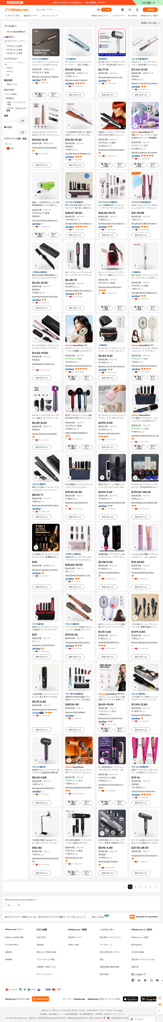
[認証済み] (145, 132)
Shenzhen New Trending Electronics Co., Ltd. (108, 861)
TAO (101, 1010)
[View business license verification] (104, 1018)
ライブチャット (106, 945)
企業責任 (8, 952)
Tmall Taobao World (69, 1010)
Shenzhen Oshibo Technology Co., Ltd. (78, 290)
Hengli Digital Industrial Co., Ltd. (77, 575)
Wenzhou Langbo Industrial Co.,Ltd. (76, 80)
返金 (101, 959)
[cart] (130, 10)
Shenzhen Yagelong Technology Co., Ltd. (144, 152)
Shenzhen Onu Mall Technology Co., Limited (143, 223)
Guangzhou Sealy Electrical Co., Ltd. (77, 642)
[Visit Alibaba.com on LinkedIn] (139, 979)
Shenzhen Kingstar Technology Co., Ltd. (44, 709)
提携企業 (135, 967)
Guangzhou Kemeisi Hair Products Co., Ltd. (45, 505)
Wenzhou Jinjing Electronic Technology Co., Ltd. (109, 433)
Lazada (81, 1010)
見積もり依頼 (73, 945)
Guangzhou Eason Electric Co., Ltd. (145, 435)
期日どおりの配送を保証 (46, 952)
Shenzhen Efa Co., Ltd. (74, 858)
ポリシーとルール (44, 974)
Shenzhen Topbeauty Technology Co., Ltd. (45, 570)
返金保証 (40, 945)
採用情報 (8, 959)
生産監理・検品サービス (46, 967)
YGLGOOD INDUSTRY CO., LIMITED (108, 642)
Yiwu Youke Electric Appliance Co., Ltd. (45, 220)
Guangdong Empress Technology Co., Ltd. (45, 296)
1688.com (55, 1010)
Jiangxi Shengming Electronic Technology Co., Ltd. (143, 791)
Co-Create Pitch (11, 945)
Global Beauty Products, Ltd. (43, 364)
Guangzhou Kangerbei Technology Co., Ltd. (45, 858)
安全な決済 (41, 937)
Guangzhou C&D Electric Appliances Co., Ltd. (141, 715)
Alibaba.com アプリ (96, 999)
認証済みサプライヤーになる (143, 959)
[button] (98, 9)
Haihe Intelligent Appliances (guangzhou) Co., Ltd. (76, 433)
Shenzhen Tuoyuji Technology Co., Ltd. (111, 366)
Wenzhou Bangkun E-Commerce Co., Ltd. (144, 642)
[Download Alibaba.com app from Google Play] (149, 999)
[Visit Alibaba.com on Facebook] (132, 979)
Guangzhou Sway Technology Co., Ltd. (111, 223)
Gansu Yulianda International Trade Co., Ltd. (112, 503)
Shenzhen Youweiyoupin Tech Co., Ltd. (78, 366)
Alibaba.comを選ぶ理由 (14, 937)
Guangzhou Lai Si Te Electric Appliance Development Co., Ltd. (45, 645)
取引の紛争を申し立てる (109, 952)
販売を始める (136, 945)
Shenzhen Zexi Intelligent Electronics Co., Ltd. (75, 712)
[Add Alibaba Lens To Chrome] (40, 999)
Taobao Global (92, 1010)
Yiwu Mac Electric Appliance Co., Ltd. (78, 153)
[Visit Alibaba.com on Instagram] (151, 979)
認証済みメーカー (75, 937)
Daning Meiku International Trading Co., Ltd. (145, 503)
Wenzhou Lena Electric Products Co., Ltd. (45, 77)
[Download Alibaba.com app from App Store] (130, 999)
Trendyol (108, 1010)
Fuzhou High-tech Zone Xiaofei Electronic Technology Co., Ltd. (44, 147)
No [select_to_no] (19, 905)
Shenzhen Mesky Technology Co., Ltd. (78, 223)
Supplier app (79, 999)
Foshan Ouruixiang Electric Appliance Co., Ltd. (108, 572)
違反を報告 (104, 974)
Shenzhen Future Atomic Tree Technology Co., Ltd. (110, 718)
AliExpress (45, 1010)
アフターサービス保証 (46, 959)
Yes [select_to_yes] (9, 905)
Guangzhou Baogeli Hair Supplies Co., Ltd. (78, 787)
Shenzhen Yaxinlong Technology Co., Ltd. (144, 366)
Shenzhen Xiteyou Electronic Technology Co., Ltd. (109, 287)
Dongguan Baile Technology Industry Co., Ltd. (142, 572)
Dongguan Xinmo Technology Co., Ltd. (144, 855)
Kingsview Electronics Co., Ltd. (110, 77)
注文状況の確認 (137, 952)
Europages (118, 1010)
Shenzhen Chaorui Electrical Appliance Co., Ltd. (76, 503)
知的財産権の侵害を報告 (109, 967)
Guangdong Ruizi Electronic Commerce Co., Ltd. (43, 788)
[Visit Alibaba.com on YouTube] (157, 979)
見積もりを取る (98, 916)
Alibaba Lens (10, 999)
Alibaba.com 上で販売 (140, 937)
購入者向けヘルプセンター (110, 937)
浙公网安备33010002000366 (123, 1018)
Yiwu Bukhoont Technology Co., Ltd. (110, 785)
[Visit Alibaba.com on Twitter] (145, 979)
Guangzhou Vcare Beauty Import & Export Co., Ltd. (112, 150)
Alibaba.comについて (14, 929)
